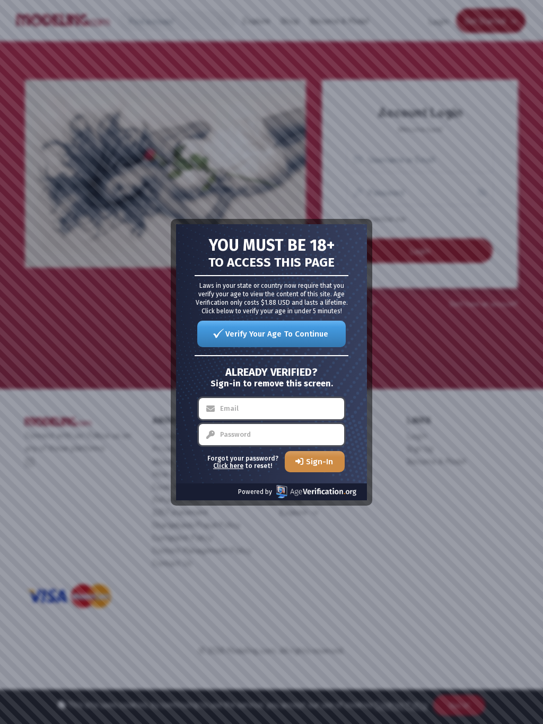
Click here (228, 466)
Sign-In (319, 461)
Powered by (255, 492)
